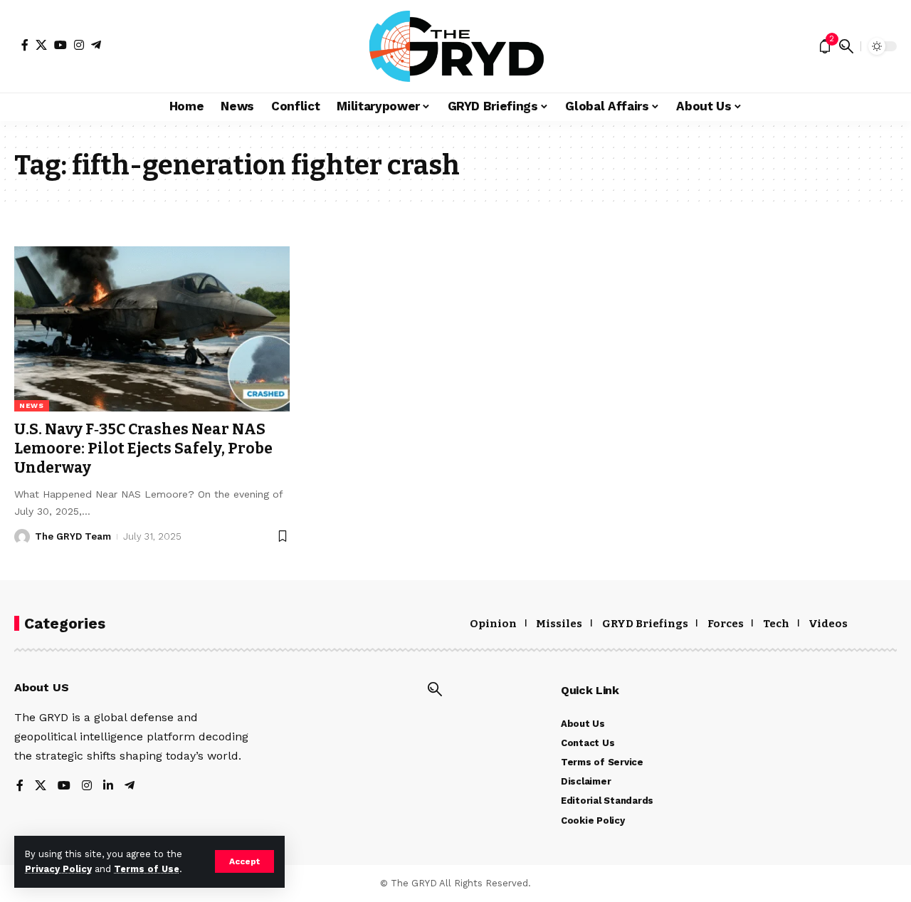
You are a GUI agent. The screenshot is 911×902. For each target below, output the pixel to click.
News (31, 405)
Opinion (493, 623)
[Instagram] (79, 45)
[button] (244, 861)
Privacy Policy (58, 869)
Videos (828, 623)
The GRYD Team (73, 536)
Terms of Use (146, 869)
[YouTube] (60, 45)
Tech (776, 623)
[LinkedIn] (108, 786)
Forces (725, 623)
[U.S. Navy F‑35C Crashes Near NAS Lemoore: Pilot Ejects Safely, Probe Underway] (152, 328)
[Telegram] (96, 45)
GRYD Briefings (645, 623)
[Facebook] (25, 45)
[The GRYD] (456, 46)
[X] (41, 45)
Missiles (559, 623)
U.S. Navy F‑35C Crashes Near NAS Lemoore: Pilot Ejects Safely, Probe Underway (143, 449)
